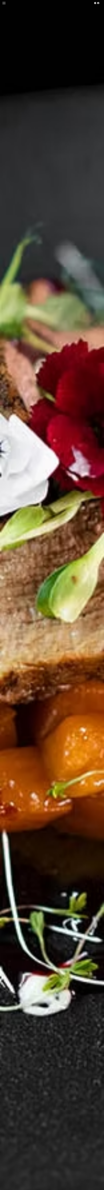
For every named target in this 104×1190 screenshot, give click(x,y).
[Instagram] (95, 3)
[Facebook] (98, 3)
